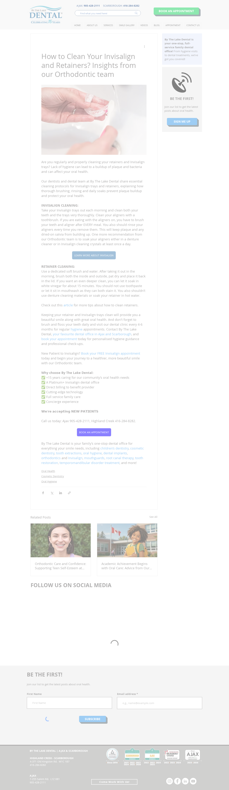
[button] (159, 356)
